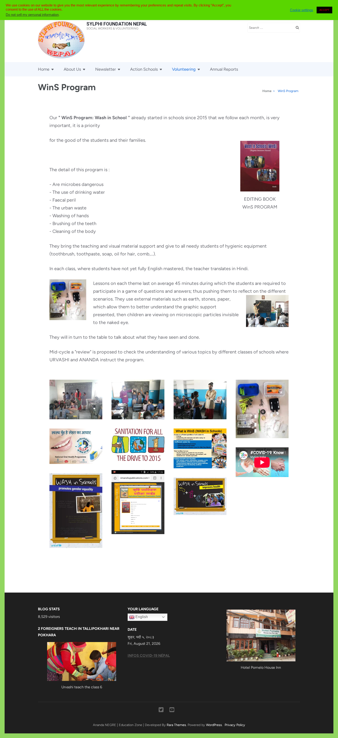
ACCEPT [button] (324, 10)
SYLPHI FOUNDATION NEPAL (116, 24)
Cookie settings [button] (301, 10)
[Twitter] (161, 711)
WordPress (214, 725)
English (141, 617)
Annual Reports (224, 69)
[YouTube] (171, 711)
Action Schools (144, 69)
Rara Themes (176, 725)
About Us (72, 69)
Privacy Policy (235, 725)
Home (43, 69)
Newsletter (105, 69)
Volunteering (184, 69)
